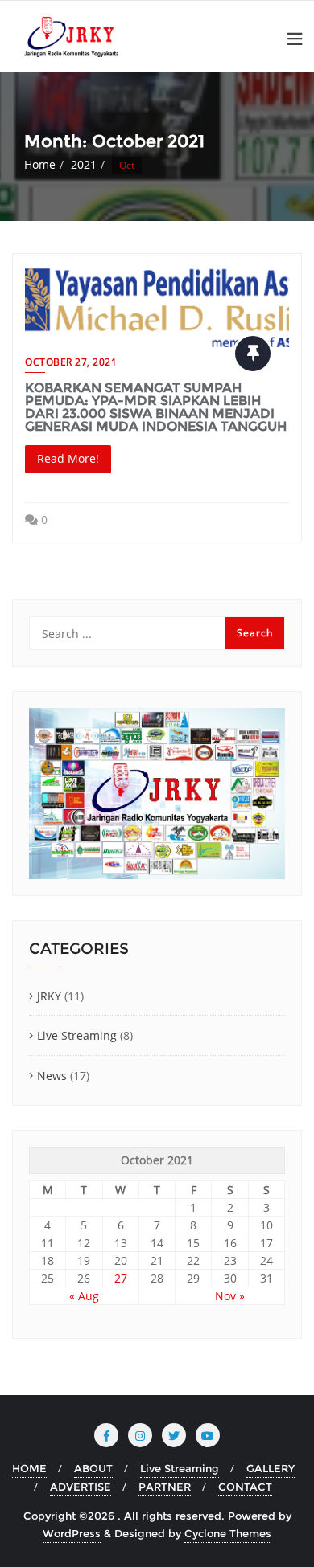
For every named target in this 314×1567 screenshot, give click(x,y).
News (52, 1075)
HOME (29, 1468)
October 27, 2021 (71, 362)
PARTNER (164, 1486)
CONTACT (245, 1486)
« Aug (84, 1295)
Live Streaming (77, 1035)
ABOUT (93, 1468)
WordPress (72, 1533)
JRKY (49, 996)
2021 (84, 164)
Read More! (68, 458)
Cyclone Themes (227, 1533)
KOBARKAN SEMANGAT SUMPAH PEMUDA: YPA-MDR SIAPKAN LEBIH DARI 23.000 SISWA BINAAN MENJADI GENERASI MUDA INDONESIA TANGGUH (156, 407)
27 (120, 1278)
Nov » (230, 1295)
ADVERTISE (80, 1486)
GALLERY (270, 1468)
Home (40, 164)
